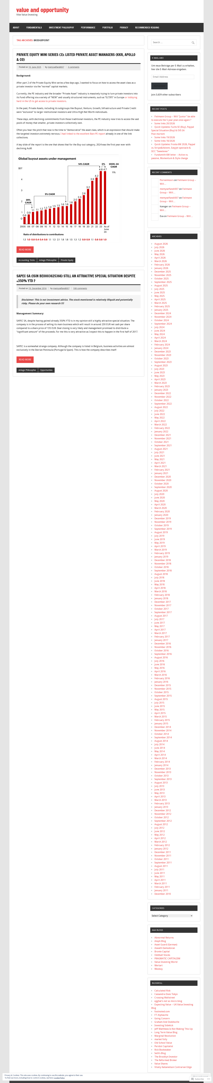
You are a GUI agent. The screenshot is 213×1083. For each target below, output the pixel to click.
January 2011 (161, 890)
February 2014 (162, 761)
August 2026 (161, 243)
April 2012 (160, 838)
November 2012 (162, 814)
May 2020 (159, 501)
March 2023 (160, 383)
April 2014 (160, 754)
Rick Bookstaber (162, 1049)
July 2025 (159, 289)
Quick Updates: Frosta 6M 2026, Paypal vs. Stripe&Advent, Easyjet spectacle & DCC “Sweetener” (173, 148)
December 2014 (162, 727)
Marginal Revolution (165, 1035)
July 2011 (159, 869)
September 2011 (163, 862)
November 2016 (162, 647)
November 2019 (162, 522)
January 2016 (161, 681)
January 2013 (161, 807)
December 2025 (162, 271)
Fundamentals (34, 27)
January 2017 (161, 640)
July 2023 (159, 369)
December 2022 (162, 393)
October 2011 (161, 859)
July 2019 (159, 535)
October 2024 (161, 320)
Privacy (124, 27)
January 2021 (161, 473)
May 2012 (159, 834)
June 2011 (159, 873)
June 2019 (159, 539)
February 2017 (162, 636)
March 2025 (160, 303)
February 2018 (162, 595)
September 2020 (163, 487)
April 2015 (160, 713)
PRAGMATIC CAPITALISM (167, 958)
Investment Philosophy (61, 27)
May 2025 (159, 296)
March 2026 (160, 261)
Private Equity (67, 260)
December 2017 (162, 602)
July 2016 (159, 661)
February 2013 (162, 803)
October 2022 (161, 400)
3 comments (73, 67)
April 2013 (160, 796)
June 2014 (159, 748)
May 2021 (159, 459)
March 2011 (160, 883)
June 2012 (159, 831)
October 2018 (161, 567)
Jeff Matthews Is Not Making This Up (173, 1029)
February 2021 (162, 469)
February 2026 (162, 264)
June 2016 (159, 664)
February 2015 (162, 720)
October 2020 (161, 483)
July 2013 (159, 786)
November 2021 (162, 438)
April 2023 (160, 379)
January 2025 (161, 310)
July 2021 (159, 452)
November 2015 (162, 688)
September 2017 (163, 612)
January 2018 (161, 598)
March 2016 (160, 675)
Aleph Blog (160, 941)
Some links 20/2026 (164, 123)
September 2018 (163, 570)
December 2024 (162, 313)
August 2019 (161, 532)
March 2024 (160, 341)
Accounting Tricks (27, 260)
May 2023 (159, 376)
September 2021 (163, 445)
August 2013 (161, 782)
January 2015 (161, 723)
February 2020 (162, 511)
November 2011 (162, 855)
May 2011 (159, 876)
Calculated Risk (162, 990)
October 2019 (161, 525)
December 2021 (162, 435)
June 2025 (159, 292)
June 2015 (159, 706)
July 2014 (159, 744)
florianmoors (167, 180)
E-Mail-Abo (158, 58)
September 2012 (163, 821)
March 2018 (160, 591)
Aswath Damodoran (164, 948)
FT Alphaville (161, 1015)
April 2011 (160, 880)
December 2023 (162, 351)
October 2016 (161, 650)
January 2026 (161, 268)
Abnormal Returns (164, 937)
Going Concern (162, 1018)
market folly (160, 1039)
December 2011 (162, 852)
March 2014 (160, 758)
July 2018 (159, 577)
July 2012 (159, 827)
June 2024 (159, 330)
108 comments (80, 288)
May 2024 (159, 334)
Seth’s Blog (160, 1053)
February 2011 (162, 887)
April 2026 (160, 257)
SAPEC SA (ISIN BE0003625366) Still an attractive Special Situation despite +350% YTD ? (76, 278)
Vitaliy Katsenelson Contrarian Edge (173, 1067)
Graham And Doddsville (166, 1022)
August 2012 (161, 824)
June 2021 (159, 456)
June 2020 (159, 497)
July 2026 (159, 247)
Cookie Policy (59, 1078)
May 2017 (159, 626)
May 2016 (159, 668)
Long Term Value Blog (165, 1032)
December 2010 (162, 894)
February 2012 (162, 845)
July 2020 (159, 494)
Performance (88, 27)
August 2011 (161, 866)
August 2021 (161, 449)
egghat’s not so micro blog (168, 1001)
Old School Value (163, 1042)
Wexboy (158, 969)
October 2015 (161, 692)
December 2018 (162, 560)
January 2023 (161, 389)
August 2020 (161, 490)
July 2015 (159, 702)
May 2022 (159, 417)
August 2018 (161, 574)
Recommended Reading (147, 27)
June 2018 (159, 581)
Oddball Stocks (162, 955)
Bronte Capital (162, 951)
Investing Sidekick (163, 1025)
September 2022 (163, 403)
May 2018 (159, 584)
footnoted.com (162, 1011)
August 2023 (161, 365)
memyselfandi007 (56, 67)
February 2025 (162, 306)
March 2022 (160, 424)
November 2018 (162, 563)
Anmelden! (159, 85)
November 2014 (162, 730)
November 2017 (162, 605)
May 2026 (159, 254)
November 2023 (162, 355)
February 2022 (162, 428)
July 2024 (159, 327)
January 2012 (161, 848)
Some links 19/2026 (164, 137)
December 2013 (162, 768)
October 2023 (161, 358)
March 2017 (160, 633)
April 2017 (160, 629)
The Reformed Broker (165, 1060)
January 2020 (161, 515)
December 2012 (162, 810)
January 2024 (161, 348)
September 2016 (163, 654)
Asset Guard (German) (165, 944)
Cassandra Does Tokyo (166, 994)
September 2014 (163, 737)
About (16, 27)
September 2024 (163, 323)
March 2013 (160, 800)
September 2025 (163, 282)
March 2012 (160, 841)
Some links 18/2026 (164, 140)
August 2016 (161, 657)
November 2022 (162, 396)
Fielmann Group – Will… (180, 216)
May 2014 (159, 751)
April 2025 (160, 299)
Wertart (158, 965)
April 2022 (160, 421)
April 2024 (160, 337)
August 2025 (161, 285)
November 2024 (162, 316)
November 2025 (162, 275)
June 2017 (159, 622)
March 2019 (160, 549)
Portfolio (107, 27)
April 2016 (160, 671)
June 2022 (159, 414)
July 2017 (159, 619)
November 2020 (162, 480)
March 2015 (160, 716)
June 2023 (159, 372)
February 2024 (162, 344)
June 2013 (159, 789)
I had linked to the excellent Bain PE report (83, 133)
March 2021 (160, 466)
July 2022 (159, 410)
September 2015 (163, 695)
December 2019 (162, 518)
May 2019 (159, 542)
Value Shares (161, 1063)
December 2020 (162, 476)
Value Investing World (166, 962)
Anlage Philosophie (47, 260)
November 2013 (162, 772)
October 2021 (161, 442)
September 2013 (163, 779)
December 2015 (162, 685)
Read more (25, 249)
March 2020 (160, 508)
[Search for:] (173, 42)
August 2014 (161, 741)
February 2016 (162, 678)
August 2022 (161, 407)
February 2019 (162, 553)
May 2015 (159, 709)
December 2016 (162, 643)
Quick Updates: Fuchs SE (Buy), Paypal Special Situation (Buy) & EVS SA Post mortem (172, 130)
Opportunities (46, 370)
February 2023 (162, 386)
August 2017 (161, 615)
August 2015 (161, 699)
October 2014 (161, 734)
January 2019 (161, 556)
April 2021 (160, 462)
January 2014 (161, 765)
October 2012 (161, 817)
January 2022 (161, 431)
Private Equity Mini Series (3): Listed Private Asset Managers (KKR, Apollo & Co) (76, 57)
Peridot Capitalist (163, 1046)
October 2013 (161, 775)
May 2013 (159, 793)
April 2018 (160, 588)
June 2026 (159, 250)
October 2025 (161, 278)
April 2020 (160, 504)
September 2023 (163, 362)
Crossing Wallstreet (164, 997)
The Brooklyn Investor (166, 1056)
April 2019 (160, 546)
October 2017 (161, 608)
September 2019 (163, 529)
